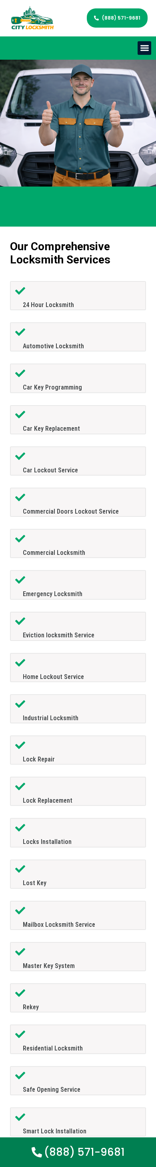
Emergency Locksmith (52, 594)
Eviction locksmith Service (58, 635)
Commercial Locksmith (54, 552)
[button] (145, 48)
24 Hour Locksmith (48, 305)
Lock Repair (39, 759)
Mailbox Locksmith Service (59, 924)
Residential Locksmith (53, 1048)
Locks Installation (47, 842)
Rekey (31, 1007)
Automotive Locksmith (53, 346)
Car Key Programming (52, 387)
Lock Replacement (47, 800)
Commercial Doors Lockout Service (71, 511)
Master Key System (49, 966)
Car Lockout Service (50, 470)
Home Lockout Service (53, 677)
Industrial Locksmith (50, 718)
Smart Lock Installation (54, 1131)
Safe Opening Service (51, 1089)
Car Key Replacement (51, 428)
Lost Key (34, 883)
